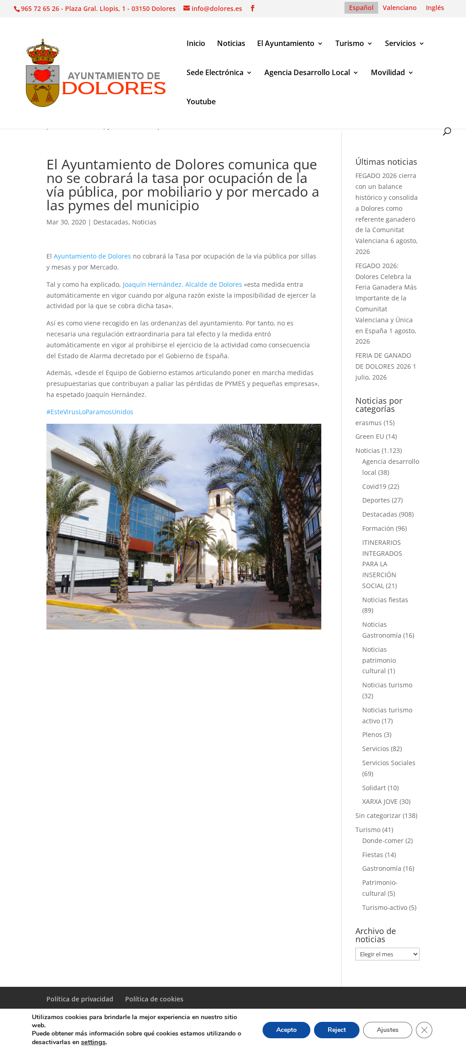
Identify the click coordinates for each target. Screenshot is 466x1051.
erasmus (368, 422)
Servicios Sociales (388, 762)
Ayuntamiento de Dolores (92, 256)
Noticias (231, 44)
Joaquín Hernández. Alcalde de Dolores (182, 284)
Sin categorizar (378, 815)
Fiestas (372, 854)
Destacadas (110, 222)
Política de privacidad (79, 999)
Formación (378, 528)
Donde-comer (383, 840)
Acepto (286, 1030)
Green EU (369, 436)
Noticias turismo (387, 684)
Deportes (376, 500)
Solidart (374, 787)
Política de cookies (154, 999)
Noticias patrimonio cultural (379, 660)
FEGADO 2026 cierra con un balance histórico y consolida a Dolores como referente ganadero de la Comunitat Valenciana (386, 208)
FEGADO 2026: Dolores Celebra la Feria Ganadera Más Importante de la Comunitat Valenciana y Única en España (386, 298)
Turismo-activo (384, 907)
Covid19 (374, 486)
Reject (337, 1030)
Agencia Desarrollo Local (307, 73)
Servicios (400, 44)
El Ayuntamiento (285, 44)
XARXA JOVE (380, 801)
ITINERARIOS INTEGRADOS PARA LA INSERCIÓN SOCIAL (382, 564)
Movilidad (388, 73)
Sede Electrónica (215, 73)
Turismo (349, 44)
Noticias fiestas (385, 599)
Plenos (372, 734)
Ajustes (388, 1030)
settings (93, 1042)
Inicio (196, 44)
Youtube (201, 102)
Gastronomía (381, 868)
